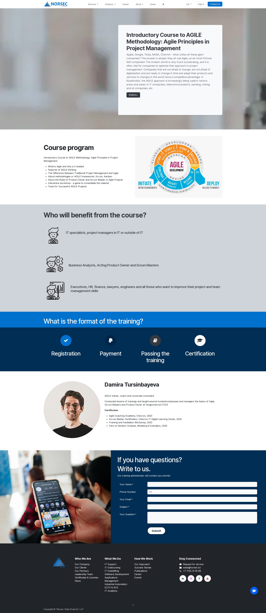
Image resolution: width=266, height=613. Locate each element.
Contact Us (215, 4)
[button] (156, 531)
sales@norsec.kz (192, 567)
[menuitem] (93, 4)
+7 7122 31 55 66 (192, 570)
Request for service (193, 564)
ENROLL (133, 95)
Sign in (201, 4)
